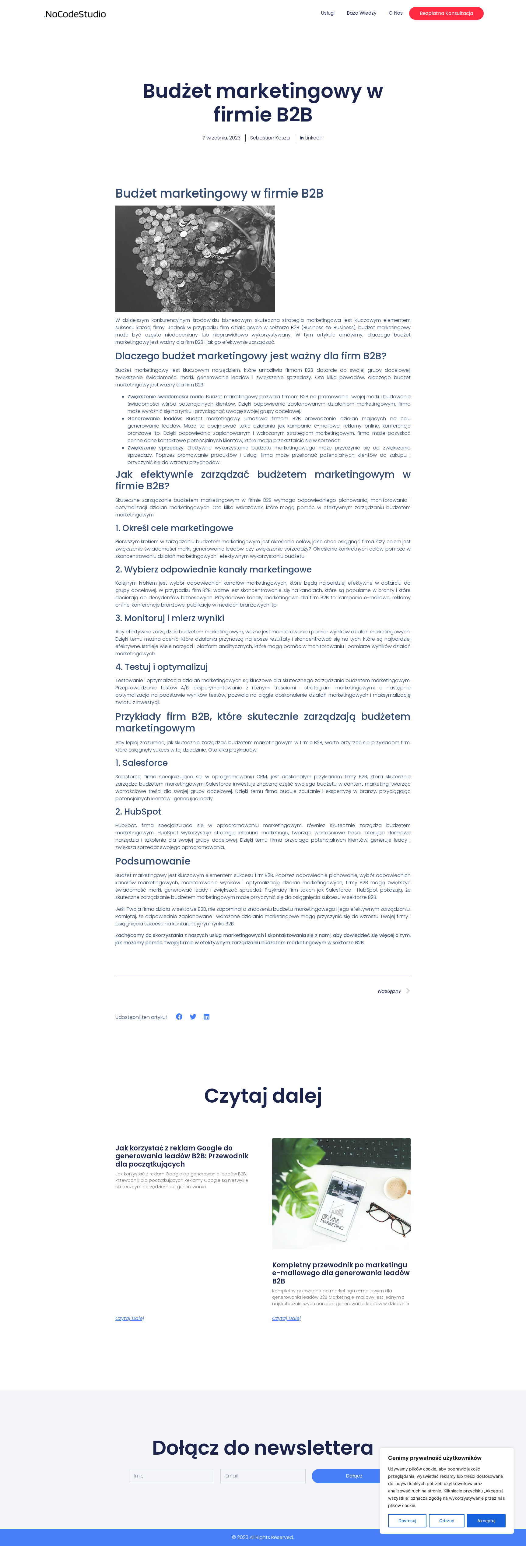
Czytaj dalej (129, 1318)
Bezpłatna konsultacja (446, 13)
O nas (396, 12)
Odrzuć (446, 1520)
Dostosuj (407, 1520)
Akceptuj (486, 1520)
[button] (179, 1016)
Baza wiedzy (362, 12)
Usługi (328, 12)
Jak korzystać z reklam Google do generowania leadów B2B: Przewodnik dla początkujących (181, 1156)
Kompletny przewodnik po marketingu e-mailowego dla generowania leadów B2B (341, 1273)
